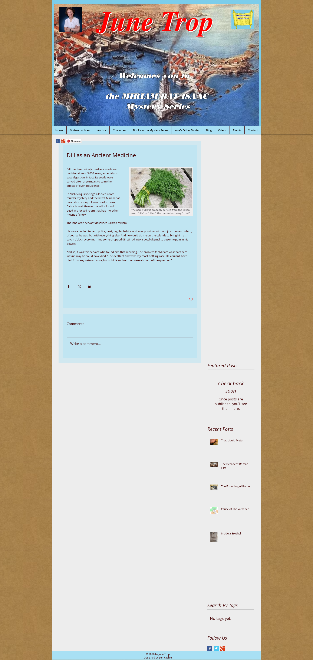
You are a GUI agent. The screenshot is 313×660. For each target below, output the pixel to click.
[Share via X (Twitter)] (79, 286)
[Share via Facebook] (69, 286)
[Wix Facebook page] (58, 141)
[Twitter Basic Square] (216, 648)
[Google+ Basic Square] (222, 648)
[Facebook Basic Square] (209, 648)
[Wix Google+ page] (63, 141)
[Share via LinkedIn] (90, 286)
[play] (250, 122)
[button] (156, 65)
